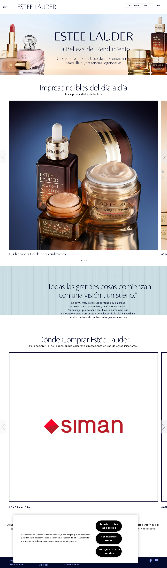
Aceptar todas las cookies (108, 526)
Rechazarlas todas (109, 538)
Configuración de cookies (109, 551)
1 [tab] (81, 260)
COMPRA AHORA (19, 507)
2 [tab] (83, 260)
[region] (75, 539)
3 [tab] (86, 260)
